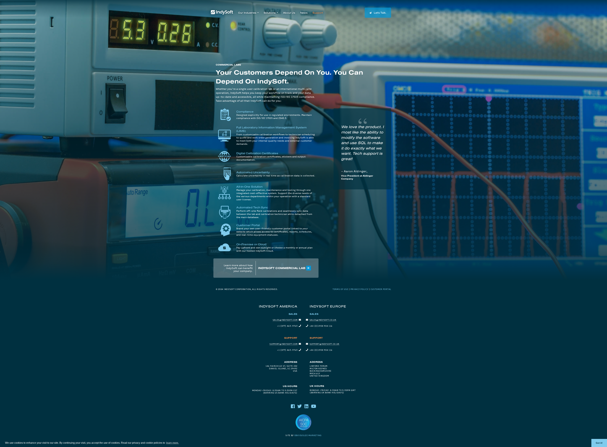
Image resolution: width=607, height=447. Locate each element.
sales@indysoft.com (285, 320)
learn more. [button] (172, 442)
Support (318, 12)
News (303, 12)
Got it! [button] (599, 443)
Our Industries (247, 12)
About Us (289, 12)
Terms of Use (340, 289)
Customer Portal (381, 289)
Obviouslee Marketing (308, 435)
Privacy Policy (359, 289)
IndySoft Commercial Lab (282, 268)
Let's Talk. (379, 12)
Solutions (270, 12)
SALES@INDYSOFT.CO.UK (323, 320)
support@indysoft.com (283, 344)
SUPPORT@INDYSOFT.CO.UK (324, 344)
